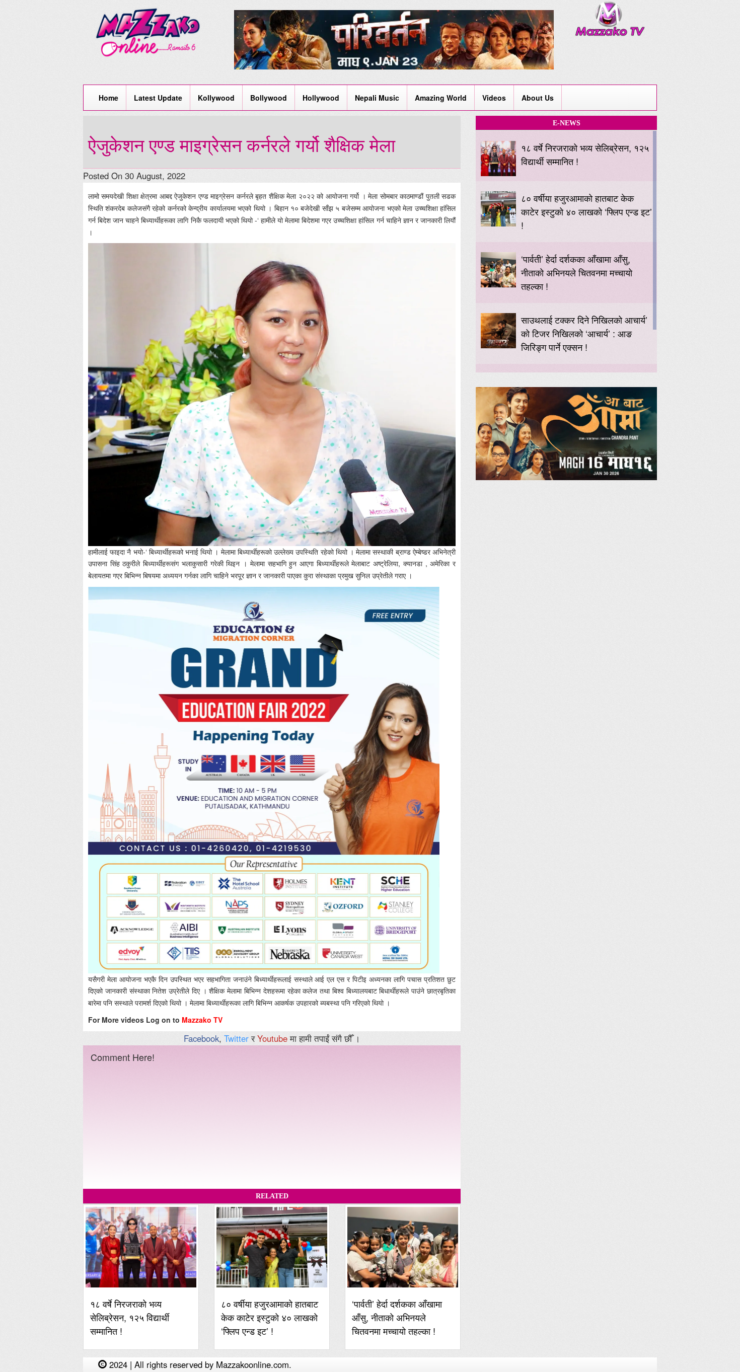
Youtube (272, 1038)
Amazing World (441, 98)
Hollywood (321, 98)
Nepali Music (377, 98)
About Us (538, 98)
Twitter (236, 1038)
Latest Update (158, 98)
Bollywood (268, 98)
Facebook (201, 1038)
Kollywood (216, 98)
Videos (494, 98)
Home (108, 98)
